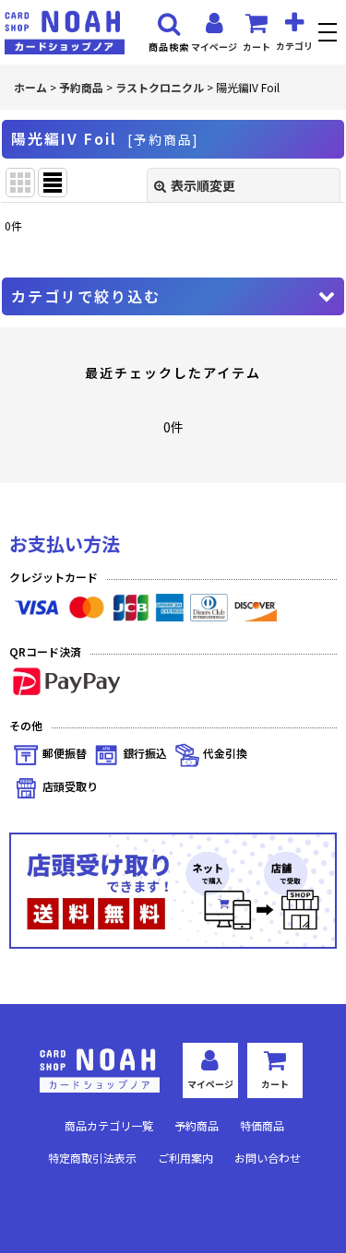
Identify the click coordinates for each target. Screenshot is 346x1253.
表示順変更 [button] (203, 185)
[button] (329, 34)
